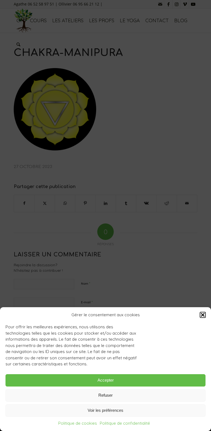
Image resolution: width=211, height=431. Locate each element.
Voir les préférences (105, 410)
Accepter (106, 380)
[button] (203, 315)
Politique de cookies (77, 423)
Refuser (105, 395)
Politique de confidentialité (125, 423)
